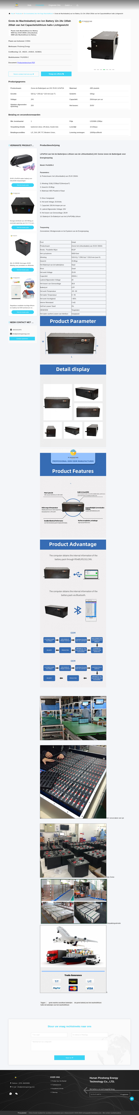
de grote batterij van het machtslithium (87, 1002)
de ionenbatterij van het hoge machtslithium (38, 13)
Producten (40, 5)
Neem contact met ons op (23, 74)
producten (19, 13)
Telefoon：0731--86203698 (20, 1083)
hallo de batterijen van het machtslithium (55, 1005)
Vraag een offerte (55, 74)
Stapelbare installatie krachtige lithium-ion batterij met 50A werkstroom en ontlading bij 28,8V (22, 308)
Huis (29, 5)
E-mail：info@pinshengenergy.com (23, 1087)
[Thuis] (16, 5)
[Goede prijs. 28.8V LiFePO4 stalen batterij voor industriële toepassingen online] (22, 162)
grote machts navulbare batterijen (60, 1002)
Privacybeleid (22, 1113)
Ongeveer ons (54, 5)
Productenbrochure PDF (26, 63)
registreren (125, 1094)
